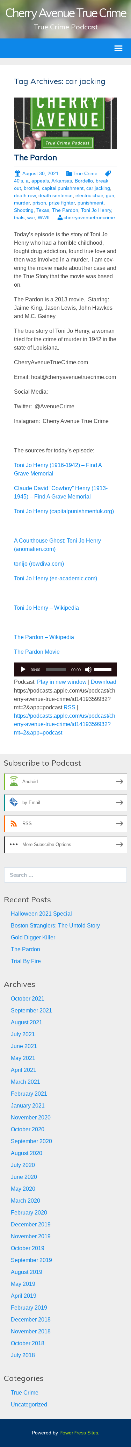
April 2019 (23, 1296)
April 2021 (23, 1070)
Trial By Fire (26, 961)
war (31, 217)
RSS (69, 707)
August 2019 (26, 1272)
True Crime (85, 173)
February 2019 (29, 1308)
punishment (90, 203)
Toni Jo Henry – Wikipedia (46, 608)
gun (110, 195)
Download (103, 682)
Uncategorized (29, 1404)
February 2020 (29, 1213)
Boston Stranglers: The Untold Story (55, 926)
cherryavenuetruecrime (89, 217)
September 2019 (31, 1260)
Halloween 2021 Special (41, 914)
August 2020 (26, 1153)
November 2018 (31, 1331)
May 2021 (23, 1058)
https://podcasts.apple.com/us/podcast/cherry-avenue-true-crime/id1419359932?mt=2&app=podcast (64, 724)
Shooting (24, 210)
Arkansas (61, 181)
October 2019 (27, 1248)
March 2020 (25, 1201)
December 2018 (31, 1320)
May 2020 (23, 1189)
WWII (44, 217)
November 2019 (31, 1236)
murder (22, 203)
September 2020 (31, 1141)
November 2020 (31, 1117)
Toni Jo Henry (96, 210)
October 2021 (27, 999)
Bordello (84, 181)
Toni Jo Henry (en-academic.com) (55, 578)
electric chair (89, 195)
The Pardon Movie (37, 652)
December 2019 (31, 1224)
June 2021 (24, 1046)
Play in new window (62, 682)
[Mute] (88, 669)
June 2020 (24, 1177)
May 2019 (23, 1284)
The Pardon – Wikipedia (44, 637)
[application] (65, 669)
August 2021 (26, 1022)
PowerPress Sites (78, 1432)
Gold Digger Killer (33, 937)
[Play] (23, 669)
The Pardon (35, 157)
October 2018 (27, 1343)
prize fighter (62, 203)
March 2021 (25, 1082)
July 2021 (23, 1034)
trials (19, 217)
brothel (31, 188)
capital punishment (62, 188)
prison (39, 203)
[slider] (104, 668)
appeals (40, 181)
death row (25, 195)
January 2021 (28, 1106)
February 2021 (29, 1094)
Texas (42, 210)
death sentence (55, 195)
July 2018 (23, 1355)
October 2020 (27, 1129)
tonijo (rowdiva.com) (39, 564)
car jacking (98, 188)
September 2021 (31, 1010)
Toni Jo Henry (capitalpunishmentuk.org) (64, 511)
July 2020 (23, 1165)
